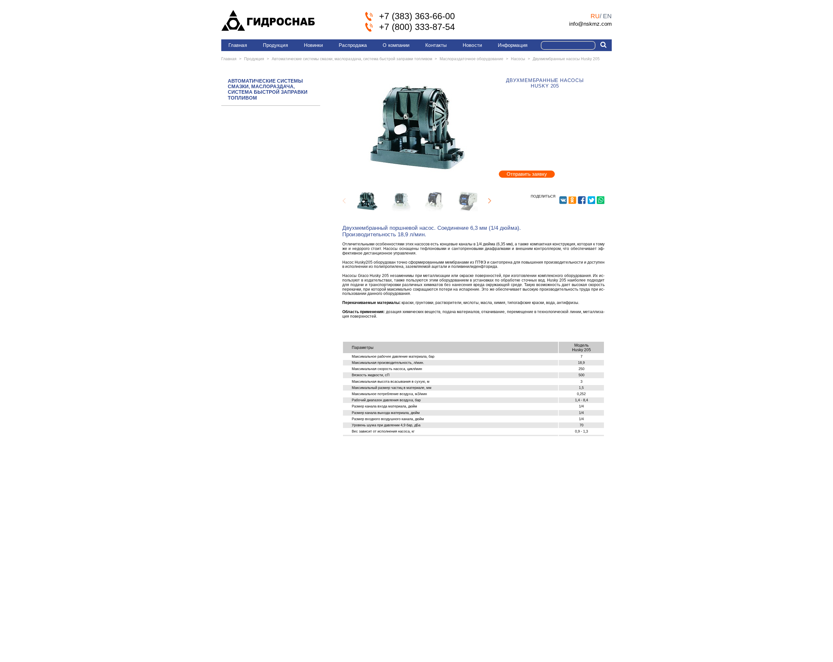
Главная (237, 45)
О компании (396, 45)
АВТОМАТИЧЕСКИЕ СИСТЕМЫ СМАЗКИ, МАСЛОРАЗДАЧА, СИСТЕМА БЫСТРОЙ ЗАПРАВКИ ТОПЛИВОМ (267, 89)
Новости (472, 45)
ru (595, 16)
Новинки (313, 45)
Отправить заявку (527, 174)
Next (489, 201)
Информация (512, 45)
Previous (344, 201)
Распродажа (353, 45)
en (607, 16)
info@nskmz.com (590, 24)
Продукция (275, 45)
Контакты (436, 45)
